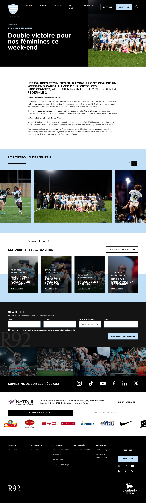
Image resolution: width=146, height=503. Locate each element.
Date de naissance (87, 319)
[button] (17, 163)
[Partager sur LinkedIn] (44, 241)
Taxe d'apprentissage (60, 464)
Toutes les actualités (82, 450)
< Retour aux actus (14, 16)
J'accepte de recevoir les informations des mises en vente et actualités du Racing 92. (42, 330)
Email (106, 319)
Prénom (47, 319)
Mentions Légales (103, 450)
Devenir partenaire (126, 402)
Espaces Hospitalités (60, 450)
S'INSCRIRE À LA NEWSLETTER (123, 336)
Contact (128, 450)
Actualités (27, 5)
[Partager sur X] (48, 241)
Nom (10, 319)
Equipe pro (12, 450)
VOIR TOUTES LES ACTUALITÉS (122, 249)
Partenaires (56, 455)
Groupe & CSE (57, 460)
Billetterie (128, 459)
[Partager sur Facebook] (39, 241)
